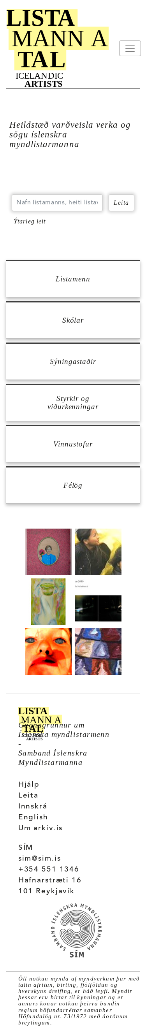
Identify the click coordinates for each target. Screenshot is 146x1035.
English (33, 817)
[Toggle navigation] (130, 48)
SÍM (25, 848)
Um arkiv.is (40, 828)
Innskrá (32, 806)
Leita (28, 796)
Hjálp (29, 785)
